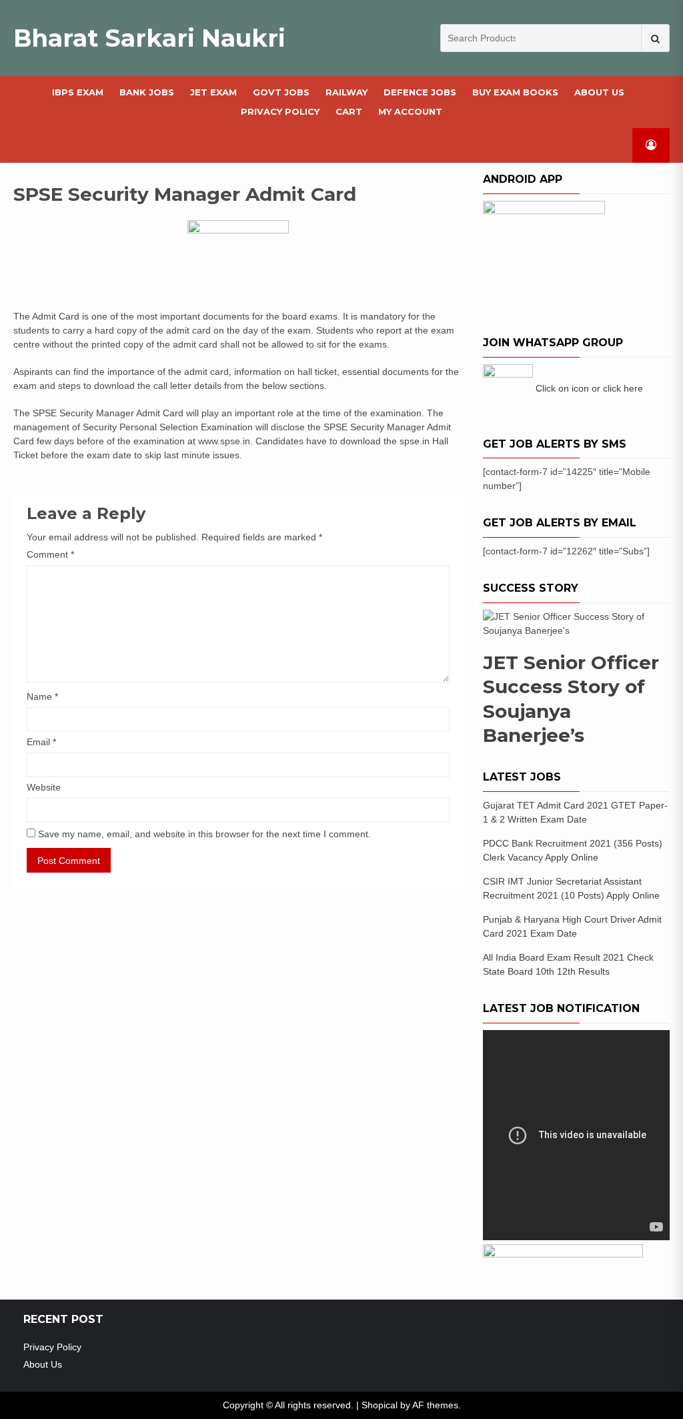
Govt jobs (281, 92)
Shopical (380, 1405)
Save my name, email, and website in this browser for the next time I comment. (204, 834)
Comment (50, 554)
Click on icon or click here (589, 388)
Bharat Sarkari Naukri (149, 38)
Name (42, 696)
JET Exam (213, 92)
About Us (599, 92)
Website (44, 787)
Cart (348, 111)
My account (410, 111)
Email (41, 742)
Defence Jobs (420, 92)
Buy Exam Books (515, 92)
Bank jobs (146, 92)
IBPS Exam (77, 92)
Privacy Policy (280, 111)
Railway (346, 92)
